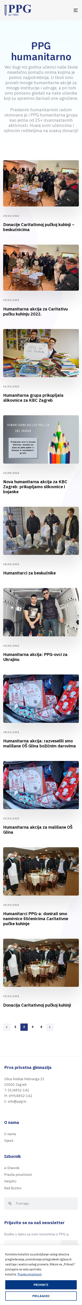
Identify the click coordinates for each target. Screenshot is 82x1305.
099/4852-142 (20, 1096)
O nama (10, 1134)
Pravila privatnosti (30, 1274)
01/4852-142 (18, 1090)
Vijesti (8, 1141)
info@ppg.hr (17, 1101)
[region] (41, 1275)
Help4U (10, 1181)
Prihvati (41, 1285)
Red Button (12, 1188)
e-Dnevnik (12, 1168)
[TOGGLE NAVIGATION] (65, 10)
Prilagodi (41, 1296)
